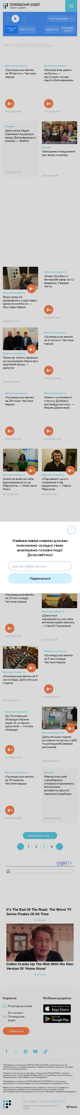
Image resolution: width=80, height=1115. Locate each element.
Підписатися (40, 578)
